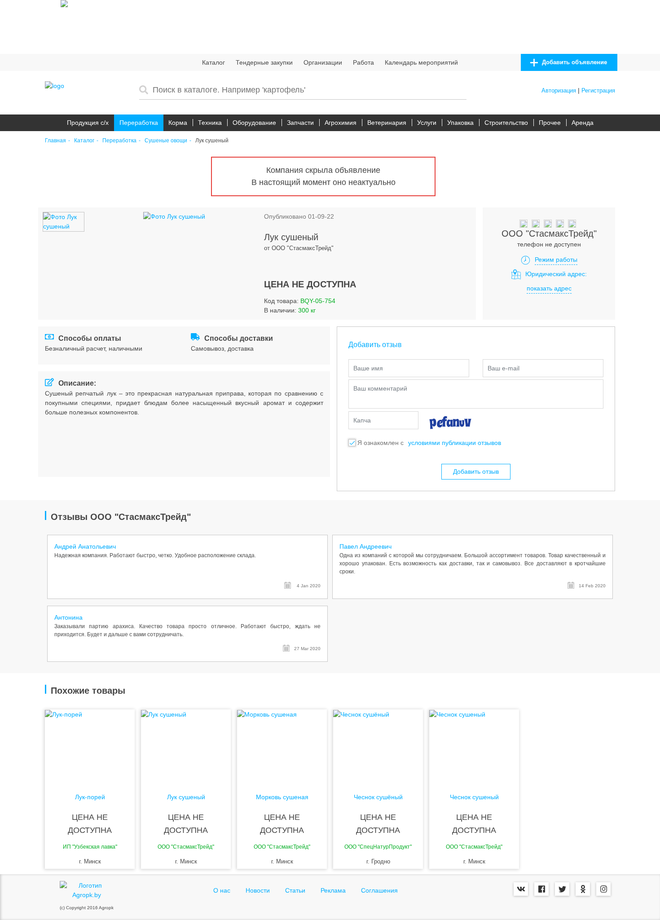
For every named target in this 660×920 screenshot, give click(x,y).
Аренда (583, 122)
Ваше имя (368, 368)
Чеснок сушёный (378, 797)
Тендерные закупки (264, 62)
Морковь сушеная (282, 797)
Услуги (426, 122)
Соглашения (379, 890)
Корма (177, 122)
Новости (258, 890)
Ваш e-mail (503, 368)
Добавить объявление (573, 62)
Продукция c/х (88, 122)
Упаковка (460, 122)
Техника (210, 122)
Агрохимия (340, 122)
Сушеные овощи (166, 141)
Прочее (550, 122)
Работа (363, 62)
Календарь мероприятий (421, 62)
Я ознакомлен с (380, 442)
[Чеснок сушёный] (378, 745)
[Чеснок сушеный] (474, 745)
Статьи (295, 890)
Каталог (213, 62)
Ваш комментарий (380, 388)
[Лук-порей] (90, 745)
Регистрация (598, 90)
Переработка (138, 122)
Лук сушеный (186, 797)
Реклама (333, 890)
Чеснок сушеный (474, 797)
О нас (221, 890)
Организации (323, 62)
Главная (55, 141)
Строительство (506, 122)
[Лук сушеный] (186, 745)
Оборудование (254, 122)
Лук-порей (90, 797)
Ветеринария (386, 122)
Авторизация (558, 90)
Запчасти (300, 122)
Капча (362, 420)
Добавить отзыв (476, 471)
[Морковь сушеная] (282, 745)
